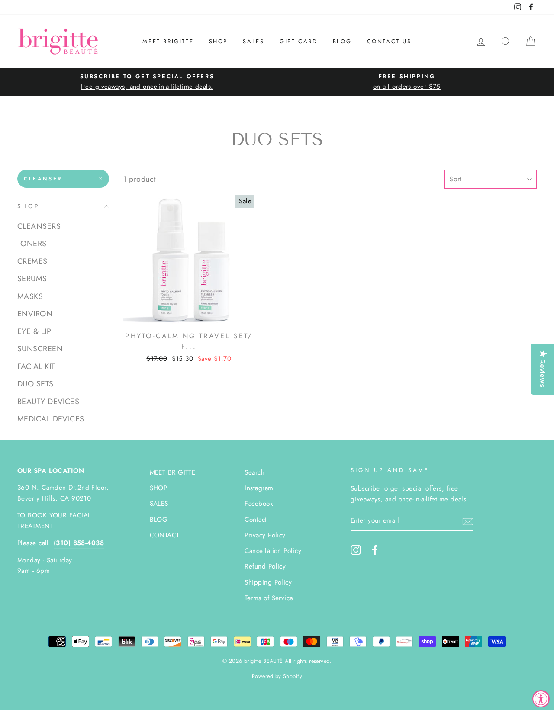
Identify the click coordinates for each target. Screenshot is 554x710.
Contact (256, 519)
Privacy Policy (265, 535)
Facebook (259, 503)
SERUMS (32, 278)
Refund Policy (265, 566)
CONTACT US (389, 41)
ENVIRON (34, 313)
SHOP (218, 41)
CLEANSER (43, 179)
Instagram (259, 488)
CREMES (32, 261)
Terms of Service (269, 598)
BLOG (342, 41)
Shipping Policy (268, 582)
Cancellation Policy (273, 551)
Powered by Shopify (277, 676)
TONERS (32, 243)
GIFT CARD (298, 41)
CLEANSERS (39, 226)
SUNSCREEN (40, 348)
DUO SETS (35, 383)
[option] (147, 82)
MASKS (30, 296)
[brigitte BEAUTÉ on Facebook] (375, 549)
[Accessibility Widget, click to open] (541, 698)
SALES (253, 41)
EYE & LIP (34, 331)
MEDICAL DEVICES (50, 418)
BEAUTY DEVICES (48, 401)
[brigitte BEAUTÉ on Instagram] (356, 549)
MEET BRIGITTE (167, 41)
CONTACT (165, 535)
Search (254, 472)
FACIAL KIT (36, 366)
